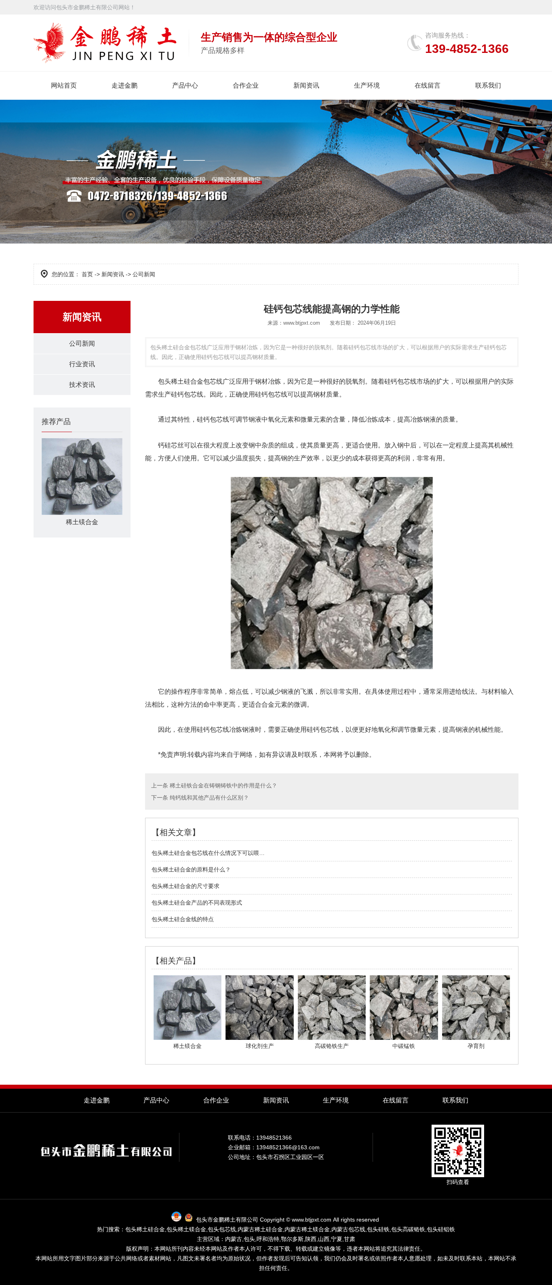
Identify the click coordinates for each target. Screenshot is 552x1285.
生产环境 (367, 85)
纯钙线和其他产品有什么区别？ (208, 797)
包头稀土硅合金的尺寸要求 (185, 886)
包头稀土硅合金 (180, 381)
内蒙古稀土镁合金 (307, 1229)
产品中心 (185, 85)
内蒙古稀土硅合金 (260, 1229)
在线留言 (427, 85)
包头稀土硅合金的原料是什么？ (191, 869)
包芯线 (219, 419)
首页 (87, 274)
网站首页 (64, 85)
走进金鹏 (124, 85)
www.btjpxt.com (301, 323)
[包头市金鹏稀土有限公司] (105, 42)
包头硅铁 (378, 1229)
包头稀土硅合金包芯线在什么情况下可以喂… (208, 853)
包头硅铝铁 (441, 1229)
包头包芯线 (222, 1229)
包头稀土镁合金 (186, 1229)
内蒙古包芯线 (348, 1229)
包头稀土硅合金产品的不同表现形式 (197, 902)
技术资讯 (82, 384)
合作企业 (246, 85)
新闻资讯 (306, 85)
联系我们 (488, 85)
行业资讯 (82, 364)
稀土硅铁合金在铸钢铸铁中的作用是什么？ (222, 785)
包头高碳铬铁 (408, 1229)
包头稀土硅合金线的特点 (183, 919)
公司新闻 (82, 343)
